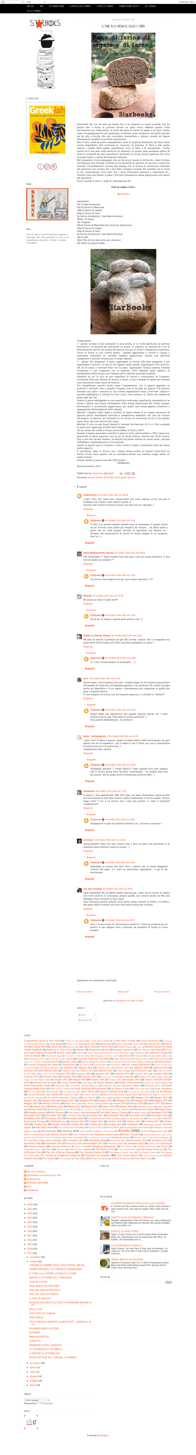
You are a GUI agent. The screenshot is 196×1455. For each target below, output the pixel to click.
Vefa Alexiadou (65, 1158)
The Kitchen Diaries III (91, 1152)
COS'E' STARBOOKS (150, 6)
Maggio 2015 (30, 1100)
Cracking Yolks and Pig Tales (93, 1059)
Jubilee (55, 1094)
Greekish (60, 1085)
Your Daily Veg (143, 1158)
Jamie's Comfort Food (111, 1091)
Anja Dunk (56, 1044)
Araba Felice (90, 495)
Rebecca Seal (30, 1131)
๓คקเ (86, 678)
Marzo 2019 (40, 1106)
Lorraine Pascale (121, 1097)
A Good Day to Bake (99, 1041)
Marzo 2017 (154, 1103)
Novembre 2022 (53, 1118)
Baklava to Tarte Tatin (59, 1050)
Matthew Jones (145, 1106)
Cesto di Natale (32, 1056)
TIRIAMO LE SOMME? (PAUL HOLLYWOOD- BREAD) (57, 1265)
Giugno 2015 (29, 1080)
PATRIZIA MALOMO (37, 1183)
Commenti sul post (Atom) (129, 1000)
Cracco (68, 1059)
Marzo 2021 (74, 1106)
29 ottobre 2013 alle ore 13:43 (105, 678)
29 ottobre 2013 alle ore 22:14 (110, 840)
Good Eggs (87, 1083)
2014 (30, 1249)
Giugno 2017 (60, 1079)
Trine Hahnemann (151, 1155)
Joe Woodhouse (163, 1091)
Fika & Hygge (123, 1071)
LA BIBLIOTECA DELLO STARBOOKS (80, 6)
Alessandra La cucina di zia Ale (44, 1175)
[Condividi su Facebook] (133, 473)
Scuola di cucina (120, 1137)
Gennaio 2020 (160, 1074)
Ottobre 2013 (101, 477)
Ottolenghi (132, 1124)
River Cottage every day (154, 1131)
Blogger (104, 1435)
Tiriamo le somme (97, 1155)
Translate (48, 1403)
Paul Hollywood (118, 477)
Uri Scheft (48, 1158)
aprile (33, 1385)
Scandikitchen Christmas (70, 1137)
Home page (123, 991)
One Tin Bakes (155, 1118)
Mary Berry (71, 1103)
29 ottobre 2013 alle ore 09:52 (129, 553)
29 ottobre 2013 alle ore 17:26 (111, 791)
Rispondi (88, 509)
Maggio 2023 (161, 1100)
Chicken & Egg (53, 1056)
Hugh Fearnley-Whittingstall (91, 1088)
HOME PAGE (30, 6)
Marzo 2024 (126, 1106)
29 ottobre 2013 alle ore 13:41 (127, 635)
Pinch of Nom (95, 1127)
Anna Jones (72, 1044)
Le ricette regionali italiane (63, 1097)
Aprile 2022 (73, 1047)
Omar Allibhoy (113, 1118)
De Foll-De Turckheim (33, 1062)
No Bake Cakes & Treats (114, 1112)
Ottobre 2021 (77, 1124)
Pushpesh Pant (160, 1127)
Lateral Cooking (35, 1097)
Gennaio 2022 (50, 1076)
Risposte (91, 515)
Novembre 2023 (75, 1118)
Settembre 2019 (53, 1143)
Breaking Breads (43, 1053)
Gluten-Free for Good (45, 1082)
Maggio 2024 (31, 1103)
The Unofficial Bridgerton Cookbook (60, 1155)
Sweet (164, 1146)
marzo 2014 (119, 1103)
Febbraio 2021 (50, 1070)
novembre (35, 1257)
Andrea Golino (38, 1044)
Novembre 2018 (116, 1115)
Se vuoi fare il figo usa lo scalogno (151, 1137)
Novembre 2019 (137, 1115)
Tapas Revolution (32, 1149)
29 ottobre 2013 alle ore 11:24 (120, 520)
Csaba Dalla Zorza (122, 1059)
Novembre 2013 (159, 1112)
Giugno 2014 (162, 1077)
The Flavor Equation (152, 1149)
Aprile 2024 (107, 1047)
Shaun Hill (154, 1143)
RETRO (83, 1131)
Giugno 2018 (79, 1079)
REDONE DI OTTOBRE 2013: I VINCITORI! (50, 1277)
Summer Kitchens (146, 1146)
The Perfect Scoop (146, 1152)
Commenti (86, 1020)
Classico (139, 1056)
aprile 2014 (105, 1044)
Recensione (48, 1131)
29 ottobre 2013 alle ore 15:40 (120, 658)
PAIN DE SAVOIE (38, 1282)
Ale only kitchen (92, 889)
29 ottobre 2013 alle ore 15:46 (120, 765)
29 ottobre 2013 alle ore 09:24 (112, 495)
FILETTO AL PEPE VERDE (124, 1231)
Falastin (68, 1068)
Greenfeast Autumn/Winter (83, 1085)
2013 (29, 1253)
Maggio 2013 (142, 1097)
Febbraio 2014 (85, 1068)
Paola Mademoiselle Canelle (98, 553)
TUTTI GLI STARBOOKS (34, 11)
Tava (48, 1149)
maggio (34, 1380)
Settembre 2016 (138, 1140)
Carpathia (139, 1053)
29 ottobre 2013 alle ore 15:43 (120, 710)
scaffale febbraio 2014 (153, 1135)
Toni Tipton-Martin (127, 1155)
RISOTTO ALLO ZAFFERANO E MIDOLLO (132, 1217)
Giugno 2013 (145, 1077)
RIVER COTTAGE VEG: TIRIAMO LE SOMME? (53, 1357)
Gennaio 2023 (70, 1076)
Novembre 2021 (32, 1118)
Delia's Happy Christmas (94, 1062)
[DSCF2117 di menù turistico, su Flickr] (123, 335)
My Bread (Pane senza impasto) (113, 1109)
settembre (35, 1363)
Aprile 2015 (122, 1044)
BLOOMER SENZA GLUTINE (44, 1328)
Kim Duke (148, 1094)
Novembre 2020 (159, 1115)
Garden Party (47, 1074)
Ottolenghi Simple (153, 1124)
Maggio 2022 (142, 1100)
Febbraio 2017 (122, 1068)
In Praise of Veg (120, 1088)
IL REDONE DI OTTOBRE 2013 (44, 1353)
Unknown (95, 520)
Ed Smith (84, 1065)
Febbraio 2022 (69, 1071)
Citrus (126, 1056)
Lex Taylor (89, 1097)
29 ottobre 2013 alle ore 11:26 (120, 615)
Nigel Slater (165, 1109)
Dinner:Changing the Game (43, 1064)
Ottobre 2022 (96, 1124)
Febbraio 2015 (104, 1068)
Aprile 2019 (39, 1047)
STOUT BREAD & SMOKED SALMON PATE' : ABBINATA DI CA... (60, 1323)
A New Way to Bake (124, 1041)
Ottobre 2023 (114, 1124)
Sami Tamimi (131, 1134)
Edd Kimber (100, 1065)
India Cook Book (142, 1089)
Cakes (79, 1053)
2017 (30, 1235)
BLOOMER (34, 1332)
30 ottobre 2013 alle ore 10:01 (118, 889)
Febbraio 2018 (141, 1068)
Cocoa (169, 1056)
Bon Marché (144, 1050)
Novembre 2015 (53, 1115)
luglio (33, 1372)
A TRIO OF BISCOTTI (40, 1298)
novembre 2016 (74, 1115)
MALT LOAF (35, 1309)
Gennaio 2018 (122, 1074)
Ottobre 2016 (133, 1121)
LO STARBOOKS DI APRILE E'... (127, 1245)
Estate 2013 (159, 1065)
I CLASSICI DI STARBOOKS (104, 6)
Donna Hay (69, 1064)
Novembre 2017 (94, 1115)
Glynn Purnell (69, 1082)
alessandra (89, 791)
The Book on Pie (105, 1149)
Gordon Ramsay (105, 1082)
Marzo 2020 (57, 1106)
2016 (29, 1240)
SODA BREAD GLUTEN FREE (44, 1286)
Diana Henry (165, 1062)
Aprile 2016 (137, 1044)
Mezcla (51, 1109)
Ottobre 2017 (152, 1121)
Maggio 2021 (123, 1100)
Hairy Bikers (133, 1085)
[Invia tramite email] (126, 473)
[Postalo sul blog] (128, 473)
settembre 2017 (160, 1140)
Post (83, 1015)
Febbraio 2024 (105, 1070)
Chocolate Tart (71, 1056)
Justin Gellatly (91, 1094)
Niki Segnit (74, 1112)
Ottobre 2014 (96, 1121)
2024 (30, 1204)
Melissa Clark (35, 1109)
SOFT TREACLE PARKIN (42, 1313)
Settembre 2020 (74, 1143)
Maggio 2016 (49, 1100)
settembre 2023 (135, 1143)
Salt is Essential (81, 1134)
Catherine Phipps (158, 1053)
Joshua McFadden (37, 1094)
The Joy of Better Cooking (60, 1152)
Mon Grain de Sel (88, 1109)
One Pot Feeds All (134, 1118)
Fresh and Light (143, 1070)
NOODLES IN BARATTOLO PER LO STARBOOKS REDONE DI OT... (60, 1304)
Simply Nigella (37, 1146)
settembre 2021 (95, 1143)
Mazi (160, 1106)
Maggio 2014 (161, 1097)
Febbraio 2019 (160, 1068)
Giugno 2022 (133, 1079)
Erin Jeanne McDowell (138, 1064)
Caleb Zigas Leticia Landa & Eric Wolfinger (108, 1053)
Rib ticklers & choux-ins (101, 1131)
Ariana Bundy (125, 1047)
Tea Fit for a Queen (80, 1149)
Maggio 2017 (67, 1100)
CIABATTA (35, 1341)
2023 (30, 1209)
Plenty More (113, 1127)
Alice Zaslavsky (150, 1041)
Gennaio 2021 (31, 1076)
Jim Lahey (145, 1091)
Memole (87, 596)
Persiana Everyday (75, 1127)
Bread (91, 477)
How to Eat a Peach (60, 1089)
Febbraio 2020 (31, 1070)
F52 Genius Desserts (49, 1068)
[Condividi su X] (131, 473)
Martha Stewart (51, 1103)
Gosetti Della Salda (129, 1082)
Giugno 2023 (151, 1079)
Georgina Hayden (124, 1076)
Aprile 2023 (90, 1047)
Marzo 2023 (109, 1106)
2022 (30, 1213)
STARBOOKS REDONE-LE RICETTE (129, 6)
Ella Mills (116, 1065)
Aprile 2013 (89, 1044)
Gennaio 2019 (141, 1074)
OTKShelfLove (57, 1121)
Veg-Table (80, 1158)
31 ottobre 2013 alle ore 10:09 (120, 862)
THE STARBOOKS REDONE (56, 6)
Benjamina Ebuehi (99, 1050)
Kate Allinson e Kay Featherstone (121, 1094)
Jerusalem (132, 1092)
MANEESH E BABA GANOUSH (45, 1345)
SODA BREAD (36, 1317)
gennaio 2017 (102, 1074)
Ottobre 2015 (115, 1121)
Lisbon (103, 1097)
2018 (29, 1231)
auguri (139, 1047)
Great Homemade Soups (37, 1085)
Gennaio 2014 (63, 1074)
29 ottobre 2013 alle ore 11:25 (120, 575)
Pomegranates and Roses (136, 1127)
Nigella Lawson (37, 1112)
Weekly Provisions (121, 1158)
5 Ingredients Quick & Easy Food (42, 1041)
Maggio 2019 (105, 1100)
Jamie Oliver (87, 1091)
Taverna (60, 1149)
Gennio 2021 (107, 1077)
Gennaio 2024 (89, 1076)
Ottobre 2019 (40, 1124)
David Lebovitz (161, 1059)
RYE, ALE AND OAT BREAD (43, 1294)
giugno (34, 1376)
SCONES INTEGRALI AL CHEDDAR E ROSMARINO (55, 1269)
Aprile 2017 (154, 1044)
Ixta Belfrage (52, 1091)
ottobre (34, 1261)
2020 (30, 1222)
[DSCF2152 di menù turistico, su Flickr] (123, 118)
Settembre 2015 (117, 1140)
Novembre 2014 (32, 1115)
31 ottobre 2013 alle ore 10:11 (119, 920)
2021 (29, 1218)
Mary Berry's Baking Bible (95, 1103)
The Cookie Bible (127, 1149)
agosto (33, 1367)
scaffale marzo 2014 (46, 1137)
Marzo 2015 (137, 1103)
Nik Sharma (56, 1112)
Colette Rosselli (55, 1059)
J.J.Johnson (69, 1091)
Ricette (131, 477)
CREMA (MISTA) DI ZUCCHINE (127, 1259)
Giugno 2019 (97, 1079)
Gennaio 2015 (83, 1074)
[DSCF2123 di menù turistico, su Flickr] (123, 194)
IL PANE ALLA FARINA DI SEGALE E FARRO (53, 1273)
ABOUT (41, 6)
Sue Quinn (126, 1146)
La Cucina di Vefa (164, 1095)
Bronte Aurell (64, 1053)
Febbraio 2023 (86, 1071)
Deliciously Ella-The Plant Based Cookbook (132, 1062)
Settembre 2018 (32, 1143)
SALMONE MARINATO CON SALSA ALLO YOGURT (138, 1203)
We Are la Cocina (98, 1158)
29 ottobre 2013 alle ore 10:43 (108, 596)
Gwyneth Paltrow (111, 1085)
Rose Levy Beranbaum (34, 1134)
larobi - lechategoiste (95, 736)
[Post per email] (121, 473)
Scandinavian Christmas (98, 1137)
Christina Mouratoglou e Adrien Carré (100, 1056)
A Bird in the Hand (75, 1041)
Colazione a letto (36, 1059)
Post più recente (85, 991)
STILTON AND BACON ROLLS (44, 1290)
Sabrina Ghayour (59, 1134)
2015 (29, 1244)
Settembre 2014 (97, 1140)
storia (77, 1146)
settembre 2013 (76, 1140)
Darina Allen (142, 1059)
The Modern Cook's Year (121, 1152)
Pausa (60, 1127)
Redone (67, 1131)
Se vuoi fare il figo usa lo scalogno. (43, 1140)
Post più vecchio (162, 991)
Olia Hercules (94, 1118)
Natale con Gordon (144, 1109)
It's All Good (35, 1091)
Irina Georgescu (163, 1088)
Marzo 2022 (91, 1106)
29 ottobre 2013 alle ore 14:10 (123, 736)
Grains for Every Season (156, 1083)
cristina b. (88, 840)
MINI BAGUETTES (39, 1337)
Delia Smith (51, 1062)
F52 (32, 1068)
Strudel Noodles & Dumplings (99, 1146)
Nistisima (90, 1112)
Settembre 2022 (114, 1143)
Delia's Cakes (70, 1062)
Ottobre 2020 (59, 1124)
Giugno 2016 (43, 1079)
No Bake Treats (139, 1112)
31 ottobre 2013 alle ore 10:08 (120, 819)
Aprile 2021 (57, 1047)
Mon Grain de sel (67, 1109)
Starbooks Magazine (61, 1146)
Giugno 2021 (115, 1079)
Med (170, 1106)
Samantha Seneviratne (106, 1134)
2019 (30, 1226)
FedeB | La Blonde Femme (97, 635)
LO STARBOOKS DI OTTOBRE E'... (46, 1349)
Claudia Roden (155, 1056)
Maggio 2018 (86, 1100)
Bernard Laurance (123, 1050)
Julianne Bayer (71, 1094)
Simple (168, 1143)
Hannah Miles (153, 1085)
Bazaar (80, 1050)
